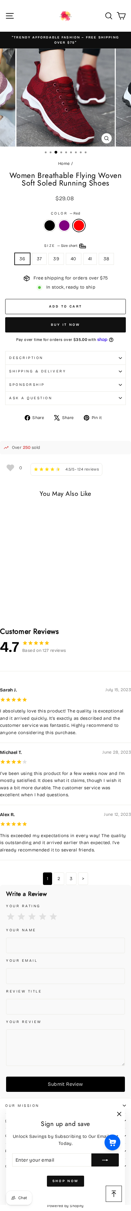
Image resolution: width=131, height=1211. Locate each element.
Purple (64, 225)
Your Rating (23, 906)
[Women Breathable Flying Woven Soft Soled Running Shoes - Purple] (15, 606)
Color (65, 213)
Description (26, 358)
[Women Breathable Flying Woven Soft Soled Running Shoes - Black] (8, 606)
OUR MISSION (22, 1105)
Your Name (21, 930)
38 (106, 258)
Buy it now (65, 325)
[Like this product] (10, 467)
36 (22, 258)
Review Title (24, 991)
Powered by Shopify (65, 1206)
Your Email (21, 960)
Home (64, 163)
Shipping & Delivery (37, 371)
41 (90, 258)
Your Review (24, 1022)
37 (39, 258)
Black (50, 225)
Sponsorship (27, 384)
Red (79, 225)
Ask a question (30, 398)
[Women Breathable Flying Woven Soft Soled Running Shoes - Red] (22, 606)
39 (56, 258)
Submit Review (65, 1084)
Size (61, 245)
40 (73, 258)
